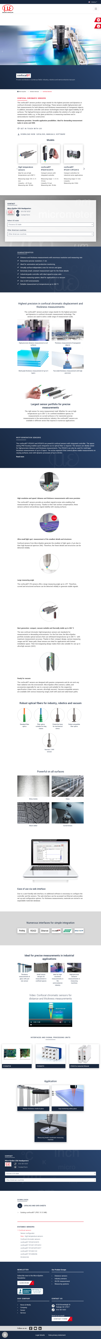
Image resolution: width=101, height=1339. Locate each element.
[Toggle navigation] (96, 9)
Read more (20, 457)
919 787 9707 (25, 211)
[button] (5, 1335)
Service (23, 1313)
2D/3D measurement (62, 1281)
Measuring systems (62, 1284)
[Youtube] (35, 1328)
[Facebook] (30, 1328)
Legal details (40, 1335)
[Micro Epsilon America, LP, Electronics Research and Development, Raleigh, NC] (33, 1291)
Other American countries (16, 230)
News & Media (25, 1305)
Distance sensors (61, 1276)
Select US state (13, 220)
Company (23, 1307)
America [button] (93, 2)
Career (22, 1310)
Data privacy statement (57, 1335)
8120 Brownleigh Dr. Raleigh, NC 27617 (63, 1306)
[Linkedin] (40, 1328)
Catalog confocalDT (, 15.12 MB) (33, 1212)
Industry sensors (61, 1279)
